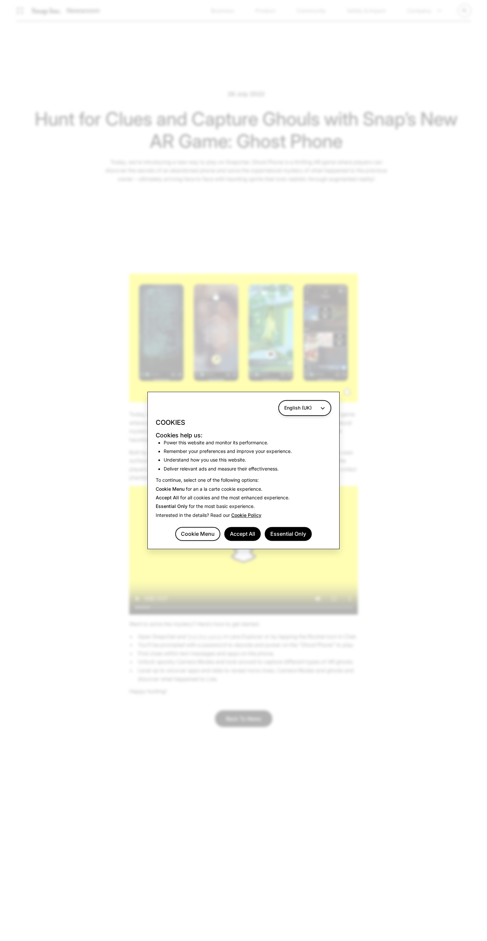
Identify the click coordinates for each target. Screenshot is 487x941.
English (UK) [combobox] (298, 408)
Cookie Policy (246, 515)
